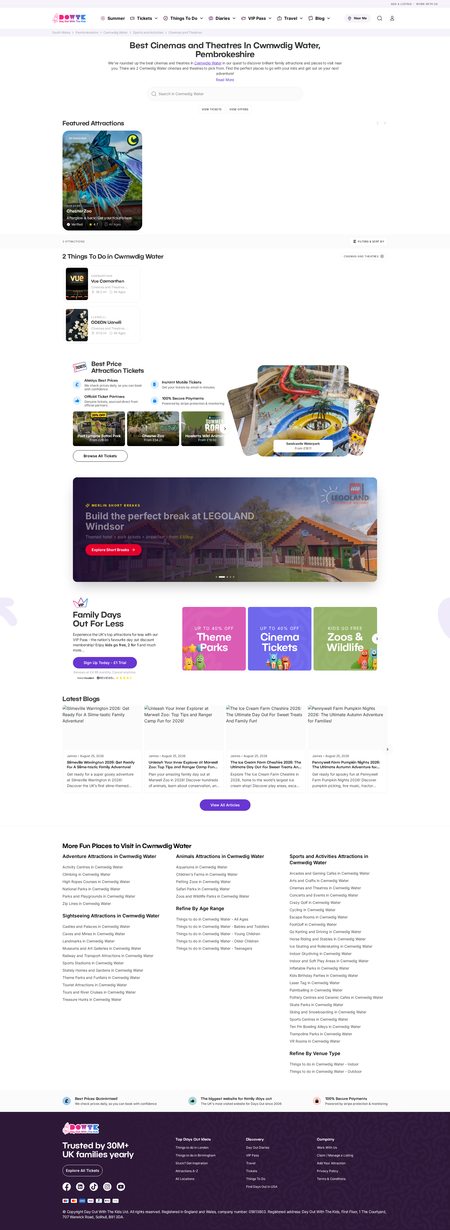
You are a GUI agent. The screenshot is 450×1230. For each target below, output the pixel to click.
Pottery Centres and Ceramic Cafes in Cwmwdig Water (336, 997)
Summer (116, 18)
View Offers (238, 109)
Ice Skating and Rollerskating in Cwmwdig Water (331, 946)
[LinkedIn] (80, 1187)
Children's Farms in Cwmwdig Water (207, 874)
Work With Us (427, 3)
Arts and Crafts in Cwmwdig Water (319, 880)
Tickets (144, 18)
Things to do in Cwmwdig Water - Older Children (217, 941)
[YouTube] (121, 1187)
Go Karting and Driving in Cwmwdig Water (325, 931)
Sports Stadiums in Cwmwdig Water (93, 963)
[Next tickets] (225, 428)
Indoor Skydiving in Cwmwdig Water (321, 953)
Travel (290, 18)
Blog (319, 18)
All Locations (185, 1179)
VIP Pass (257, 18)
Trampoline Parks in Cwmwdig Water (321, 1034)
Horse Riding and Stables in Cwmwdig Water (328, 939)
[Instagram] (107, 1187)
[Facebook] (67, 1187)
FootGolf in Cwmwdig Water (313, 924)
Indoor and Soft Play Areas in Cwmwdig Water (329, 961)
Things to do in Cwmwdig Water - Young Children (218, 933)
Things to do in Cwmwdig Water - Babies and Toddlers (222, 926)
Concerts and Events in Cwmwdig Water (324, 895)
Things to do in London (192, 1147)
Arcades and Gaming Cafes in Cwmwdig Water (330, 873)
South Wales (61, 32)
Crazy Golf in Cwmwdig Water (315, 902)
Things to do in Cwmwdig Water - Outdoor (326, 1071)
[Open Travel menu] (301, 18)
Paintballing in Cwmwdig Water (316, 990)
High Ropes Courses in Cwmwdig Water (96, 881)
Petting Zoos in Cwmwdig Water (203, 881)
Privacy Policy (327, 1171)
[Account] (392, 18)
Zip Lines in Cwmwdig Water (87, 903)
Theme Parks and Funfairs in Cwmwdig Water (101, 977)
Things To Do (183, 18)
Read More (225, 79)
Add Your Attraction (331, 1163)
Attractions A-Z (187, 1171)
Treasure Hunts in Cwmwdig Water (92, 999)
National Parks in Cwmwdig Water (91, 889)
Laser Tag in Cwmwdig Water (315, 983)
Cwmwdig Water (115, 32)
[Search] (379, 18)
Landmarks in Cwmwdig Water (89, 941)
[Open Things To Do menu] (202, 18)
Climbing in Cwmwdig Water (86, 874)
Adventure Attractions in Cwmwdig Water (109, 856)
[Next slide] (385, 123)
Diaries (223, 18)
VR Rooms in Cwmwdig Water (315, 1041)
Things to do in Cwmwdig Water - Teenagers (214, 948)
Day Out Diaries (257, 1147)
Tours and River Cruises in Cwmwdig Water (99, 992)
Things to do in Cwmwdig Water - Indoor (324, 1064)
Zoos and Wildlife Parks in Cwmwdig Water (212, 896)
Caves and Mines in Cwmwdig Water (94, 933)
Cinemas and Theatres (185, 32)
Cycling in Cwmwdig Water (312, 910)
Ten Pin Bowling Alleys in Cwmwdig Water (325, 1026)
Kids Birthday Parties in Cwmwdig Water (324, 975)
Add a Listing (401, 3)
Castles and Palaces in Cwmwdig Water (96, 926)
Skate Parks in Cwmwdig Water (316, 1004)
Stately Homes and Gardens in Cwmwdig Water (103, 970)
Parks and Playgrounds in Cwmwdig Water (99, 896)
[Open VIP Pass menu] (270, 18)
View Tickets (212, 109)
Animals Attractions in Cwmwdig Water (220, 856)
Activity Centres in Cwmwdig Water (93, 867)
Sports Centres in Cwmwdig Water (319, 1019)
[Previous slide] (377, 123)
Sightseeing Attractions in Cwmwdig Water (111, 915)
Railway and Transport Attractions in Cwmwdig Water (108, 955)
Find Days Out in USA (261, 1187)
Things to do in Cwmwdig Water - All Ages (212, 919)
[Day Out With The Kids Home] (69, 18)
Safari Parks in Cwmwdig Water (203, 889)
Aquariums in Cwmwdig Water (201, 867)
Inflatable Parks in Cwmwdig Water (319, 968)
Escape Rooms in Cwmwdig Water (319, 917)
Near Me (360, 18)
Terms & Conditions (331, 1179)
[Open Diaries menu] (234, 18)
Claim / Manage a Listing (335, 1155)
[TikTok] (94, 1187)
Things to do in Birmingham (196, 1155)
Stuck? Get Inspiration (192, 1163)
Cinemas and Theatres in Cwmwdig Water (325, 888)
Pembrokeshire (87, 32)
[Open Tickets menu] (156, 18)
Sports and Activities (148, 32)
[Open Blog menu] (329, 18)
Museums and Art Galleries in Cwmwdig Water (102, 948)
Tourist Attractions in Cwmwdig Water (95, 985)
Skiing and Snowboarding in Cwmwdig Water (328, 1012)
